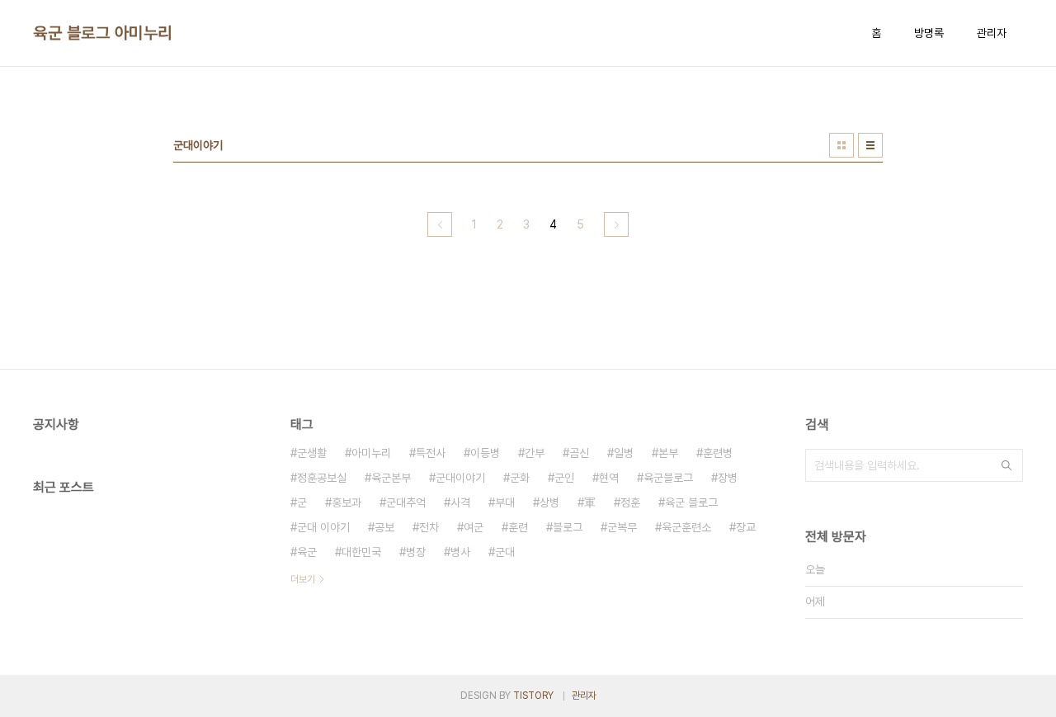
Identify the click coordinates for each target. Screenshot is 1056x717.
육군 (307, 552)
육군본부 (391, 477)
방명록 (929, 33)
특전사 (431, 453)
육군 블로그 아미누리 (102, 33)
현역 (609, 477)
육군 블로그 (691, 502)
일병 (624, 453)
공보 (384, 527)
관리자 (991, 33)
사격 (460, 502)
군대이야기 (460, 477)
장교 (746, 527)
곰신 (579, 453)
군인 (564, 477)
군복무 (622, 527)
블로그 (567, 527)
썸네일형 (841, 145)
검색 (1006, 465)
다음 (616, 224)
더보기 (302, 579)
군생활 (312, 453)
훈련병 (718, 453)
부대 (505, 502)
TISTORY (533, 695)
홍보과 (346, 502)
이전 (439, 224)
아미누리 (371, 453)
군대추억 (406, 502)
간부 (534, 453)
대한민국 (361, 552)
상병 (549, 502)
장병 (728, 477)
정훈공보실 (321, 477)
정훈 (630, 502)
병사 (460, 552)
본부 (668, 453)
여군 (473, 527)
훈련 (518, 527)
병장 (416, 552)
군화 (520, 477)
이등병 (485, 453)
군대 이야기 (323, 527)
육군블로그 (668, 477)
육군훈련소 (686, 527)
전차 (429, 527)
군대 (505, 552)
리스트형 (870, 145)
